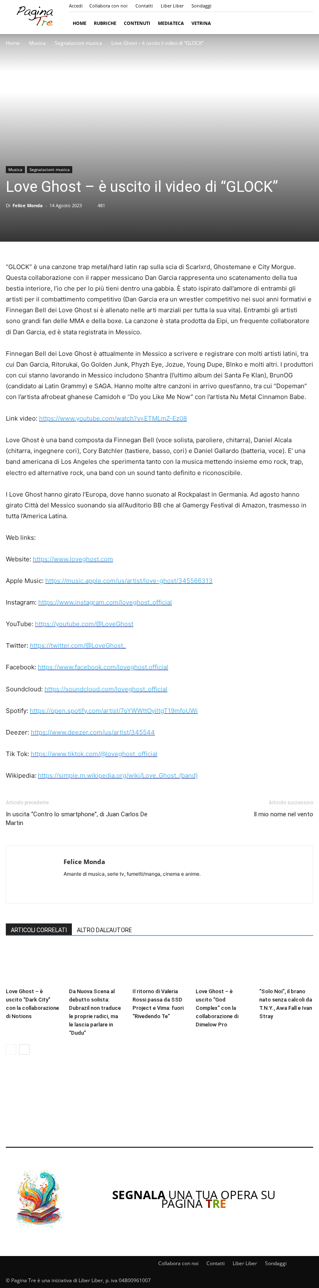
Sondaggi (201, 5)
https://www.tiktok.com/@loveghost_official (94, 754)
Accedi (76, 5)
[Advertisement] (159, 1106)
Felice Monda (27, 205)
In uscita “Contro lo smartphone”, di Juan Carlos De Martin (76, 819)
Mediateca (171, 23)
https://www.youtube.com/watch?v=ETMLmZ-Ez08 (113, 418)
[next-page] (24, 1049)
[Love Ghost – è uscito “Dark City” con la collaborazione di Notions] (33, 965)
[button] (303, 23)
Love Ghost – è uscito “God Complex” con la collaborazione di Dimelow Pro (217, 1008)
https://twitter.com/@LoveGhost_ (78, 645)
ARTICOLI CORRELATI (39, 930)
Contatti (144, 5)
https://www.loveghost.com (73, 559)
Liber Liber (172, 5)
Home (79, 23)
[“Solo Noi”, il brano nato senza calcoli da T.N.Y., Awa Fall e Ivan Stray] (286, 965)
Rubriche (105, 23)
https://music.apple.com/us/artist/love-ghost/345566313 (129, 581)
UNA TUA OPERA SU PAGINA (193, 1199)
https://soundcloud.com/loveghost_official (105, 689)
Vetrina (201, 23)
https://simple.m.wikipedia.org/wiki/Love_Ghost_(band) (118, 775)
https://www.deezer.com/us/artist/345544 (93, 732)
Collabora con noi (108, 5)
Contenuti (137, 23)
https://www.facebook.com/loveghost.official (103, 667)
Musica (37, 43)
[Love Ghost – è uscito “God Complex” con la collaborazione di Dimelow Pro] (223, 965)
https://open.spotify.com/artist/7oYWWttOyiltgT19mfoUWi (114, 711)
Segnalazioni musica (78, 43)
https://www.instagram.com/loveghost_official (105, 602)
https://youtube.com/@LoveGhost (84, 624)
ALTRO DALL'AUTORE (104, 930)
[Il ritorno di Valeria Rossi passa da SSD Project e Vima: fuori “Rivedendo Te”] (159, 965)
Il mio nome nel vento (283, 814)
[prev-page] (11, 1049)
